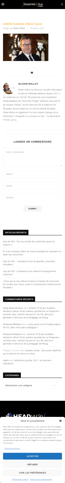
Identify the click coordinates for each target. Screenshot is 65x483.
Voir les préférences (32, 472)
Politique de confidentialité (41, 479)
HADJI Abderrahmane (13, 308)
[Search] (61, 4)
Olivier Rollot (19, 28)
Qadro (6, 360)
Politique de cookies (20, 479)
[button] (60, 420)
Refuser (33, 464)
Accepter (32, 456)
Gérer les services (12, 448)
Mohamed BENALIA (12, 324)
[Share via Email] (32, 72)
